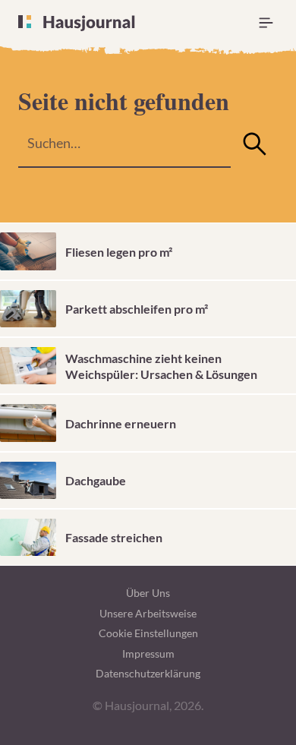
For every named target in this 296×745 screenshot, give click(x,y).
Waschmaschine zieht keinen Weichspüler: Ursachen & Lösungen (161, 366)
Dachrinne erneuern (120, 423)
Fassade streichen (113, 537)
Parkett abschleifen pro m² (136, 308)
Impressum (148, 653)
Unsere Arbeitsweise (148, 613)
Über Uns (148, 592)
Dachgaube (95, 480)
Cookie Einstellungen (148, 633)
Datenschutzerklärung (148, 673)
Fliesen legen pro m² (118, 252)
